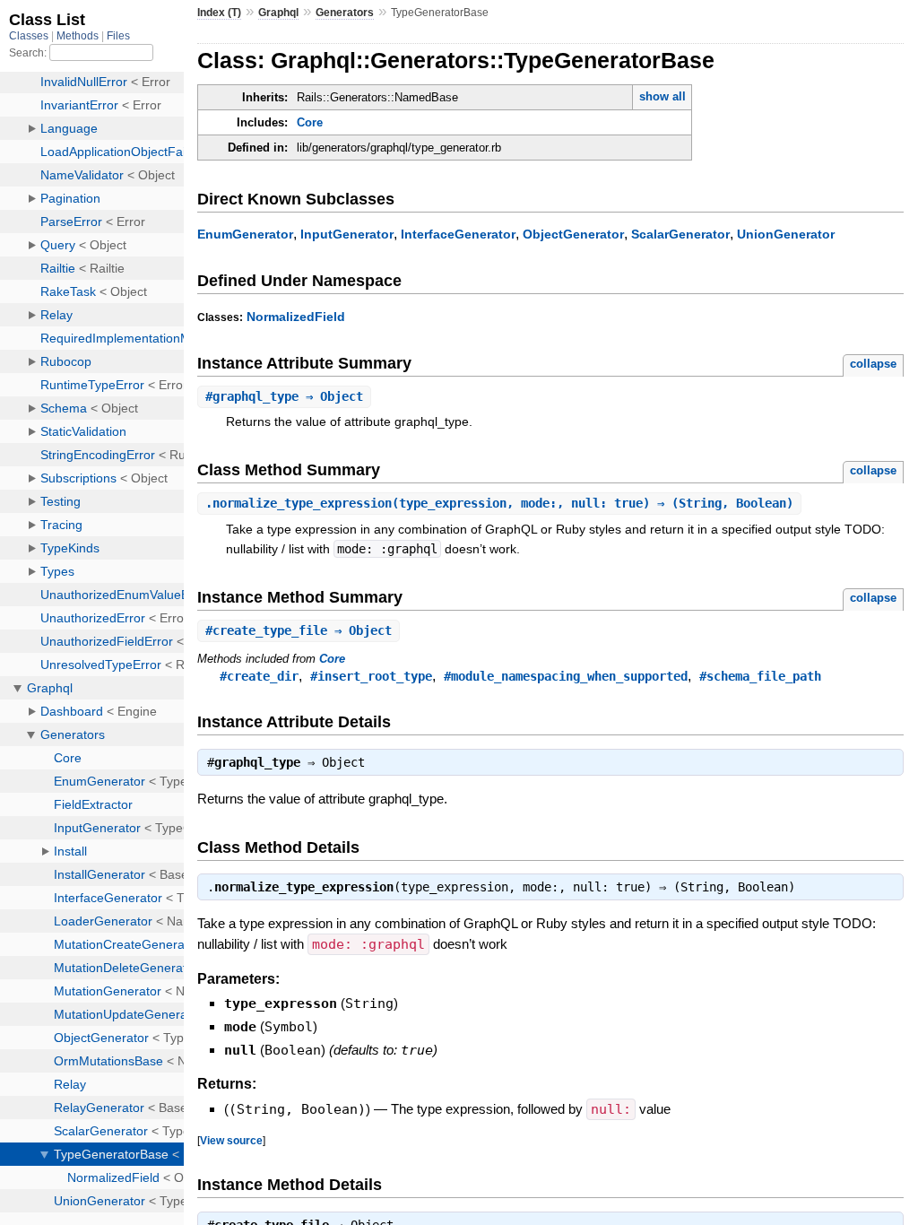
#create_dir (259, 676)
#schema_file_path (760, 676)
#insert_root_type (371, 676)
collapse (873, 363)
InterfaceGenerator (458, 234)
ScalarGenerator (680, 234)
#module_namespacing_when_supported (566, 676)
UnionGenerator (786, 234)
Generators (345, 12)
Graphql (278, 12)
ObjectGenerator (573, 234)
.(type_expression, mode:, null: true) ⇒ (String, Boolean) (499, 503)
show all (662, 96)
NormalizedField (296, 316)
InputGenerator (347, 234)
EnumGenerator (245, 234)
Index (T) (219, 12)
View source (231, 1140)
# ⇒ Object (284, 396)
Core (310, 122)
